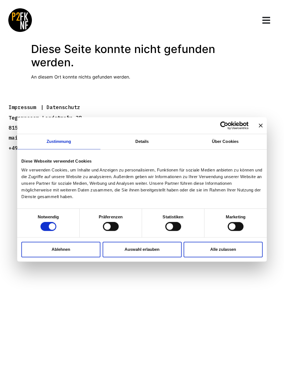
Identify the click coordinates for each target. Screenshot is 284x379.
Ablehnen (61, 249)
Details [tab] (142, 141)
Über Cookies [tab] (225, 141)
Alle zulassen (223, 249)
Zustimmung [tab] (59, 141)
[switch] (111, 226)
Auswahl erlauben (142, 249)
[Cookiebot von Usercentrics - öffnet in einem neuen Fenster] (224, 125)
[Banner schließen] (261, 125)
